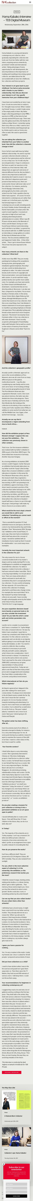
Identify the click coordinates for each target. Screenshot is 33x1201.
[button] (30, 2)
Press (17, 12)
